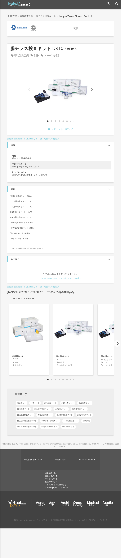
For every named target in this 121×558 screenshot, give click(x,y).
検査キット (35, 403)
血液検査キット (85, 403)
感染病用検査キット (65, 415)
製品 (75, 28)
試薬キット (21, 403)
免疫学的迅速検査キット (27, 420)
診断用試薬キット (84, 415)
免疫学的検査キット (42, 409)
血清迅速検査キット (49, 426)
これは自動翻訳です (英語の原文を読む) (26, 248)
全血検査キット (68, 426)
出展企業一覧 (50, 473)
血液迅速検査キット (25, 415)
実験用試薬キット (45, 415)
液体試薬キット (61, 409)
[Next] (92, 89)
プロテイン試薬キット (50, 420)
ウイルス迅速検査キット (27, 426)
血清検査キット (23, 409)
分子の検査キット (71, 420)
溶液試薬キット (50, 403)
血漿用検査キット (79, 409)
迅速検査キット (67, 403)
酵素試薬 (86, 420)
